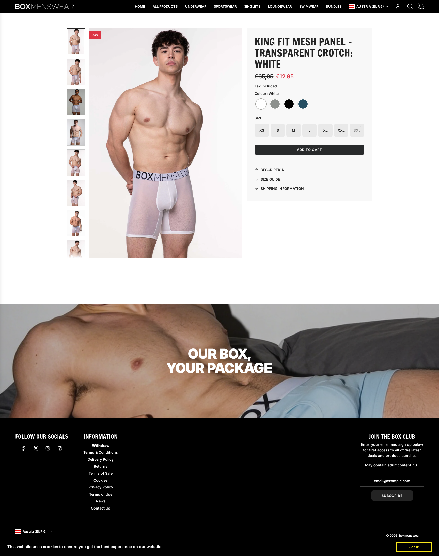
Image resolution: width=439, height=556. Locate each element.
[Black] (289, 104)
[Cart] (421, 6)
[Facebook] (23, 448)
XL (325, 130)
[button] (101, 143)
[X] (35, 448)
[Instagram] (47, 448)
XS (261, 130)
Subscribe (392, 496)
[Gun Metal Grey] (275, 104)
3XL (357, 130)
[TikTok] (60, 448)
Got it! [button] (414, 547)
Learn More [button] (175, 547)
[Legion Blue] (302, 104)
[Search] (410, 6)
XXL (341, 130)
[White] (261, 104)
